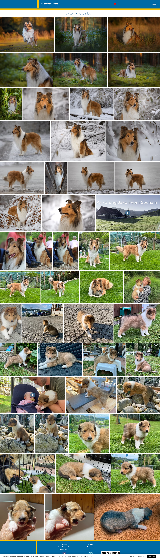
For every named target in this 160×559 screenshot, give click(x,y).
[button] (154, 3)
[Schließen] (158, 556)
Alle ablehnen (141, 556)
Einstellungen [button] (131, 556)
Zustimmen (152, 556)
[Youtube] (115, 3)
